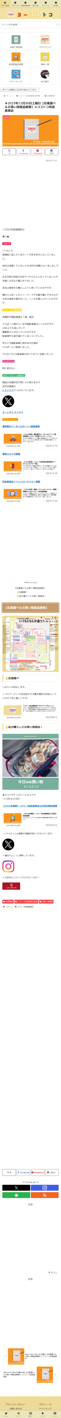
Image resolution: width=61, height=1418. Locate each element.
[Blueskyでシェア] (37, 990)
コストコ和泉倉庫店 (25, 906)
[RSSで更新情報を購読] (45, 1195)
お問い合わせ (16, 1408)
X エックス (7, 390)
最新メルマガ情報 (11, 454)
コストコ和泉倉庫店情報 (27, 901)
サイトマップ (45, 1408)
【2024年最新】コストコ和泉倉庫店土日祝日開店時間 (29, 805)
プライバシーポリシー (15, 1404)
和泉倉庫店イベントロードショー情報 (21, 481)
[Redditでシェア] (37, 998)
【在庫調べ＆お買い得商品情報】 (29, 588)
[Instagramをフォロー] (45, 1188)
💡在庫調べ (22, 592)
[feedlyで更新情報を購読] (16, 1195)
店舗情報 (9, 901)
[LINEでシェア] (10, 1006)
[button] (58, 24)
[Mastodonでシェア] (23, 990)
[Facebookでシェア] (10, 998)
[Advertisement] (30, 194)
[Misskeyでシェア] (50, 990)
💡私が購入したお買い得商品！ (31, 596)
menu (27, 582)
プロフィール (45, 1404)
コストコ (9, 906)
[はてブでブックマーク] (50, 998)
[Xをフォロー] (16, 1188)
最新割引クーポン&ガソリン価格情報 (21, 426)
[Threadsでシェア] (23, 998)
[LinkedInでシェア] (37, 1006)
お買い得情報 (47, 901)
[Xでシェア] (10, 990)
